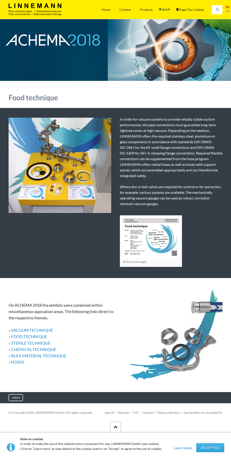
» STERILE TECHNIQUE (30, 343)
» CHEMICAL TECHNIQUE (32, 349)
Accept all (210, 447)
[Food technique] (151, 238)
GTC (136, 412)
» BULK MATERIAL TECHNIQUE (37, 355)
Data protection (168, 412)
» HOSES (16, 362)
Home (106, 10)
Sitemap (123, 412)
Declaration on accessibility (203, 412)
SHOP (166, 10)
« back (15, 397)
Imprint (148, 412)
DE (228, 7)
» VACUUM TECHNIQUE (31, 330)
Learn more (183, 448)
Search (217, 9)
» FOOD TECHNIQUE (28, 336)
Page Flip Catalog (191, 10)
